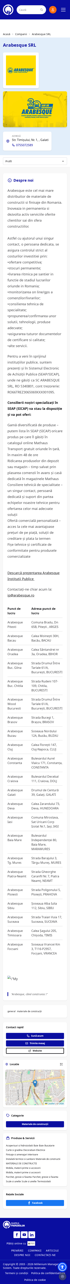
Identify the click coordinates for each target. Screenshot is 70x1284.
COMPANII (35, 1250)
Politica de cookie (35, 1280)
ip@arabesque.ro (20, 595)
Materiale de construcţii (35, 1124)
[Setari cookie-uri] (62, 1276)
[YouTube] (24, 1234)
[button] (35, 1083)
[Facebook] (16, 1234)
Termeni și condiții (16, 1273)
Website (37, 1050)
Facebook (37, 1202)
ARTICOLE (52, 1250)
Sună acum (37, 1035)
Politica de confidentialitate (48, 1273)
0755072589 (24, 145)
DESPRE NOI (22, 1255)
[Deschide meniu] (63, 9)
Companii (21, 34)
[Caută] (41, 9)
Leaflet (51, 1103)
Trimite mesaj (37, 1043)
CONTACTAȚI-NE (45, 1255)
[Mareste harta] (61, 1064)
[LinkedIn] (31, 1234)
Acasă (6, 34)
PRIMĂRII (17, 1250)
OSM (61, 1103)
